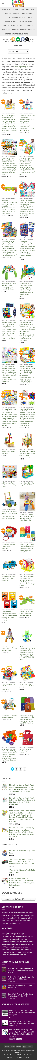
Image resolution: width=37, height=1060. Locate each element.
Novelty (14, 25)
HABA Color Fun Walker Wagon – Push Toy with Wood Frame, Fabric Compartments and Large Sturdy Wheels (9, 515)
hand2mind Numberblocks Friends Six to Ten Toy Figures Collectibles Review (20, 970)
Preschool (6, 30)
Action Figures (18, 9)
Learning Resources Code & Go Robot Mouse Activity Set (26, 613)
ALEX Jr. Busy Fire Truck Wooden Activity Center (9, 484)
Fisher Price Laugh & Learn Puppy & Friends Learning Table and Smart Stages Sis (27, 517)
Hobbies (14, 21)
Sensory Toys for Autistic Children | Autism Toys (20, 986)
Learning (28, 21)
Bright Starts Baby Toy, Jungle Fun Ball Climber (27, 484)
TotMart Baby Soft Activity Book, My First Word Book (27, 686)
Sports (8, 34)
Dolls (7, 17)
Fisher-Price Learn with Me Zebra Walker (9, 716)
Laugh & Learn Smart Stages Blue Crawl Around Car (9, 578)
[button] (3, 3)
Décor (21, 21)
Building (16, 13)
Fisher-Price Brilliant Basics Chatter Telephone (8, 546)
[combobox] (18, 899)
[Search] (33, 3)
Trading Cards (26, 13)
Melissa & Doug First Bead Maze (8, 452)
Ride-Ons (8, 13)
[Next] (24, 769)
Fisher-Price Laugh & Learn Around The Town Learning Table (9, 648)
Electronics (27, 17)
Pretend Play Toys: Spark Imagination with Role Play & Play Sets (21, 978)
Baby (33, 9)
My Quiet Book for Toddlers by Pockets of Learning (27, 751)
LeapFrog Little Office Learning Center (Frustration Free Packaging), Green (9, 286)
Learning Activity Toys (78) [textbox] (17, 899)
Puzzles (31, 30)
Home (4, 9)
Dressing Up (16, 17)
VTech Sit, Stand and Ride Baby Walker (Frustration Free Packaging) (8, 686)
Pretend (15, 30)
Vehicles (30, 25)
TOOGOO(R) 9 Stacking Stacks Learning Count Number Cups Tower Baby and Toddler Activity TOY (27, 548)
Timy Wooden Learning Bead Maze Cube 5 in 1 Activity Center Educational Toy (27, 454)
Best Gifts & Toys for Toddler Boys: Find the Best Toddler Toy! (20, 995)
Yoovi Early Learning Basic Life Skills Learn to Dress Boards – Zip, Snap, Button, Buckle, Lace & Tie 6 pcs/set (27, 719)
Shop (9, 9)
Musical (6, 25)
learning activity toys (22, 67)
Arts (27, 9)
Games (7, 21)
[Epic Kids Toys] (18, 3)
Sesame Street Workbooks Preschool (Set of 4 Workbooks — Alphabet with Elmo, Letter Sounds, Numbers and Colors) (9, 616)
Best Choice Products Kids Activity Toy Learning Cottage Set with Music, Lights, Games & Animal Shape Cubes (27, 581)
